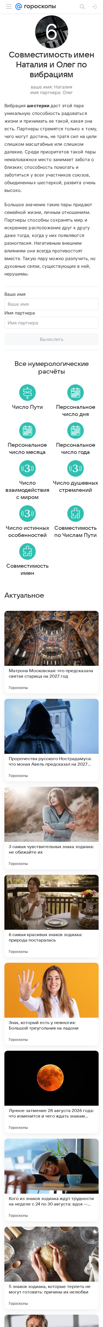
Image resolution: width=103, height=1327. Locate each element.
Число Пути (27, 407)
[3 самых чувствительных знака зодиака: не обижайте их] (51, 828)
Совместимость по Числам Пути (75, 531)
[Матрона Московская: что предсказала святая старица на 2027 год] (51, 652)
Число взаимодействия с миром (27, 490)
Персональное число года (75, 448)
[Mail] (18, 6)
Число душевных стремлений (75, 486)
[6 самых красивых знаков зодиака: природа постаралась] (51, 916)
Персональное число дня (75, 410)
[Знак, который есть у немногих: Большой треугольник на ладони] (51, 1004)
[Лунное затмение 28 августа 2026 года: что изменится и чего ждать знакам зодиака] (51, 1092)
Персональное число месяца (27, 448)
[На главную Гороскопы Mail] (39, 6)
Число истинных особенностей (27, 531)
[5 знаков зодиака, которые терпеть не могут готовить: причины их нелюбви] (51, 1268)
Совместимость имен (27, 569)
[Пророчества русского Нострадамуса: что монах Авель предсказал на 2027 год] (51, 740)
